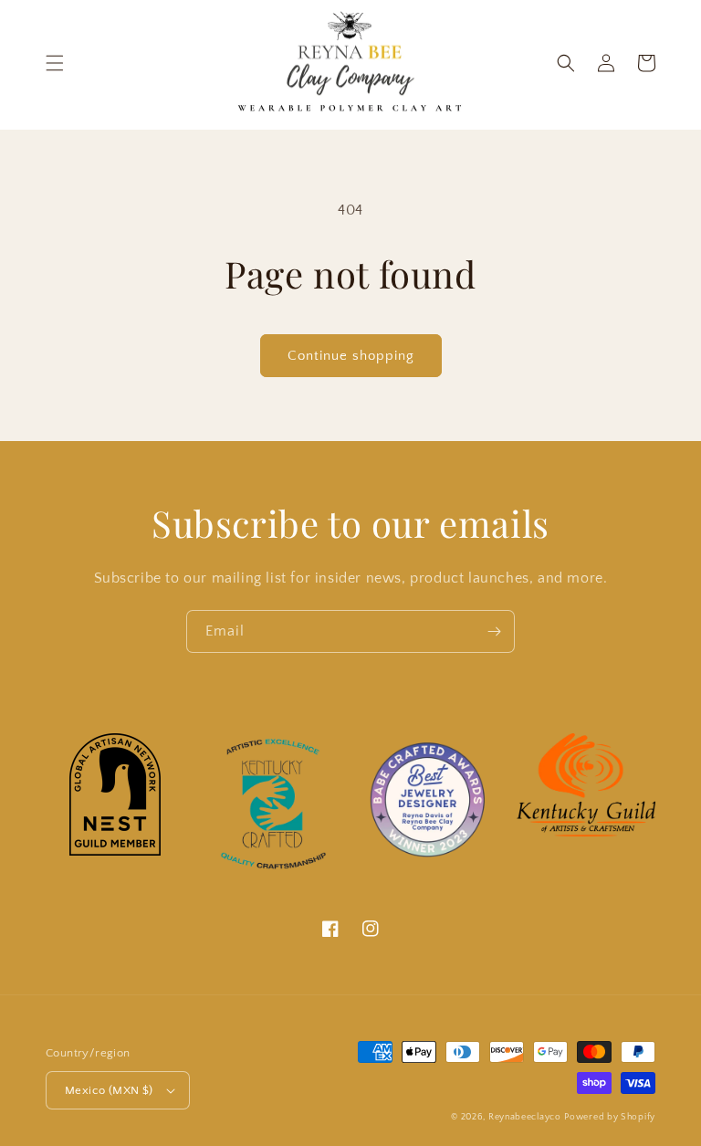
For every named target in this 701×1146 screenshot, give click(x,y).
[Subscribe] (494, 631)
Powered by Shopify (609, 1117)
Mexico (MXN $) (109, 1090)
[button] (55, 63)
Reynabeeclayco (524, 1117)
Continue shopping (351, 355)
